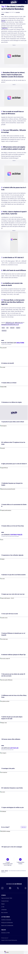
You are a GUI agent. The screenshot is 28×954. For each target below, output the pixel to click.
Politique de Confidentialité (7, 922)
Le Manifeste (4, 909)
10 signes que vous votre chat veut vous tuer (12, 594)
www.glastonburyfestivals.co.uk (10, 324)
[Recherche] (25, 2)
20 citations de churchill (7, 363)
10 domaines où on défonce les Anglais (11, 402)
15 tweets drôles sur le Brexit (8, 383)
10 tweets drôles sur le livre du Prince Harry (12, 526)
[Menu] (2, 2)
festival (3, 20)
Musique (7, 12)
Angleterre (5, 27)
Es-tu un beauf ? (5, 827)
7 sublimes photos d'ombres (20, 863)
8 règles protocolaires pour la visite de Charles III (14, 464)
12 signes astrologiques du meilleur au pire (12, 807)
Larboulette (18, 12)
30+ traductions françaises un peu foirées (12, 788)
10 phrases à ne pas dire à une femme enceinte (13, 574)
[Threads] (26, 888)
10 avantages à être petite (8, 768)
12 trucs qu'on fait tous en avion (9, 613)
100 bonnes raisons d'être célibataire (10, 739)
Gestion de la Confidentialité (7, 925)
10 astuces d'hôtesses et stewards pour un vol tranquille (13, 634)
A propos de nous (5, 901)
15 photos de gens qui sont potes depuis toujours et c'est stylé (11, 717)
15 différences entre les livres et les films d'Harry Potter (13, 696)
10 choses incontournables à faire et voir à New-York (8, 864)
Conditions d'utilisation (6, 919)
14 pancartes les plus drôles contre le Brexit (12, 422)
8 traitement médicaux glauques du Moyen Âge (13, 654)
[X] (18, 888)
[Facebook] (10, 888)
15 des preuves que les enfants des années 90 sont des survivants (13, 675)
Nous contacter (4, 912)
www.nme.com (19, 322)
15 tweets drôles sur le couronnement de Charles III (14, 505)
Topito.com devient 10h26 (6, 898)
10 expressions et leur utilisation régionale (12, 555)
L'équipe (2, 904)
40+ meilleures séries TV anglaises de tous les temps (13, 443)
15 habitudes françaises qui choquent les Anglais (12, 484)
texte (7, 327)
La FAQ (2, 906)
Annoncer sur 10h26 (5, 932)
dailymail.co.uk (10, 322)
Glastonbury (4, 330)
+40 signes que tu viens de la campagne (11, 847)
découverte (12, 327)
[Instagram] (2, 888)
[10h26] (14, 2)
